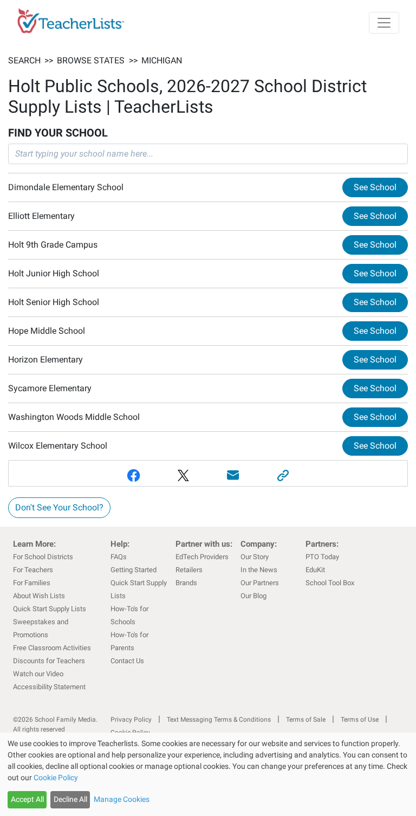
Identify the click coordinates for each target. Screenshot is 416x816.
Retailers (189, 570)
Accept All (27, 799)
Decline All (70, 799)
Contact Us (127, 661)
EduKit (315, 570)
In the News (258, 570)
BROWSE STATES (91, 60)
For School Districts (43, 557)
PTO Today (322, 557)
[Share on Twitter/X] (183, 475)
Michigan (161, 60)
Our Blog (253, 596)
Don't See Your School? (59, 507)
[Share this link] (283, 475)
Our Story (254, 557)
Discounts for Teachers (49, 661)
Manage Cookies (122, 799)
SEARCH (24, 60)
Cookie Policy (56, 777)
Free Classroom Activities (52, 648)
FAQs (118, 557)
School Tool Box (330, 583)
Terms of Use (360, 719)
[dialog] (208, 774)
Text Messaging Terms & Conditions (219, 719)
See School (375, 187)
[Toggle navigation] (384, 23)
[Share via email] (233, 475)
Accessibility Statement (49, 687)
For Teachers (33, 570)
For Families (31, 583)
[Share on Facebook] (133, 475)
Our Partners (259, 583)
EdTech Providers (202, 557)
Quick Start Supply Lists (49, 609)
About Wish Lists (39, 596)
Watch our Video (38, 674)
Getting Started (133, 570)
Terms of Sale (306, 719)
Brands (186, 583)
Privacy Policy (131, 719)
